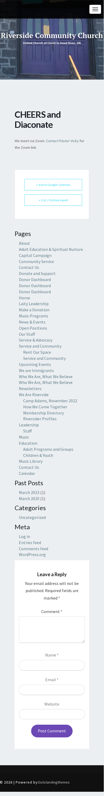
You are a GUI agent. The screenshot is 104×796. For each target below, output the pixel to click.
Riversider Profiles (40, 418)
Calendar (27, 473)
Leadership (29, 424)
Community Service (36, 261)
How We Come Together (45, 406)
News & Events (32, 322)
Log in (24, 536)
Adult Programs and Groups (48, 449)
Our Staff (27, 334)
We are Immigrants (36, 370)
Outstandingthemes (54, 782)
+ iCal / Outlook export (53, 200)
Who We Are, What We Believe (46, 376)
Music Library (31, 461)
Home (24, 297)
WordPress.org (32, 554)
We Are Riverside (34, 394)
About (24, 243)
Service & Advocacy (35, 340)
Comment (52, 611)
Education (28, 443)
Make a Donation (34, 309)
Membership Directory (43, 413)
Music (24, 437)
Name (52, 655)
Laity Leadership (34, 303)
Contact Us (29, 267)
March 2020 (29, 498)
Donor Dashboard (35, 279)
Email (52, 679)
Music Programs (33, 315)
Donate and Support (37, 273)
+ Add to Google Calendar (53, 185)
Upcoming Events (35, 364)
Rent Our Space (37, 352)
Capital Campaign (35, 255)
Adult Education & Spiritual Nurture (51, 249)
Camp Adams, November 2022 (50, 400)
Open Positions (33, 328)
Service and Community (40, 346)
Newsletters (30, 388)
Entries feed (30, 542)
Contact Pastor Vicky (62, 140)
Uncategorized (32, 517)
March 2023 (29, 492)
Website (51, 704)
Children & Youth (38, 455)
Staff (27, 431)
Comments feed (33, 548)
